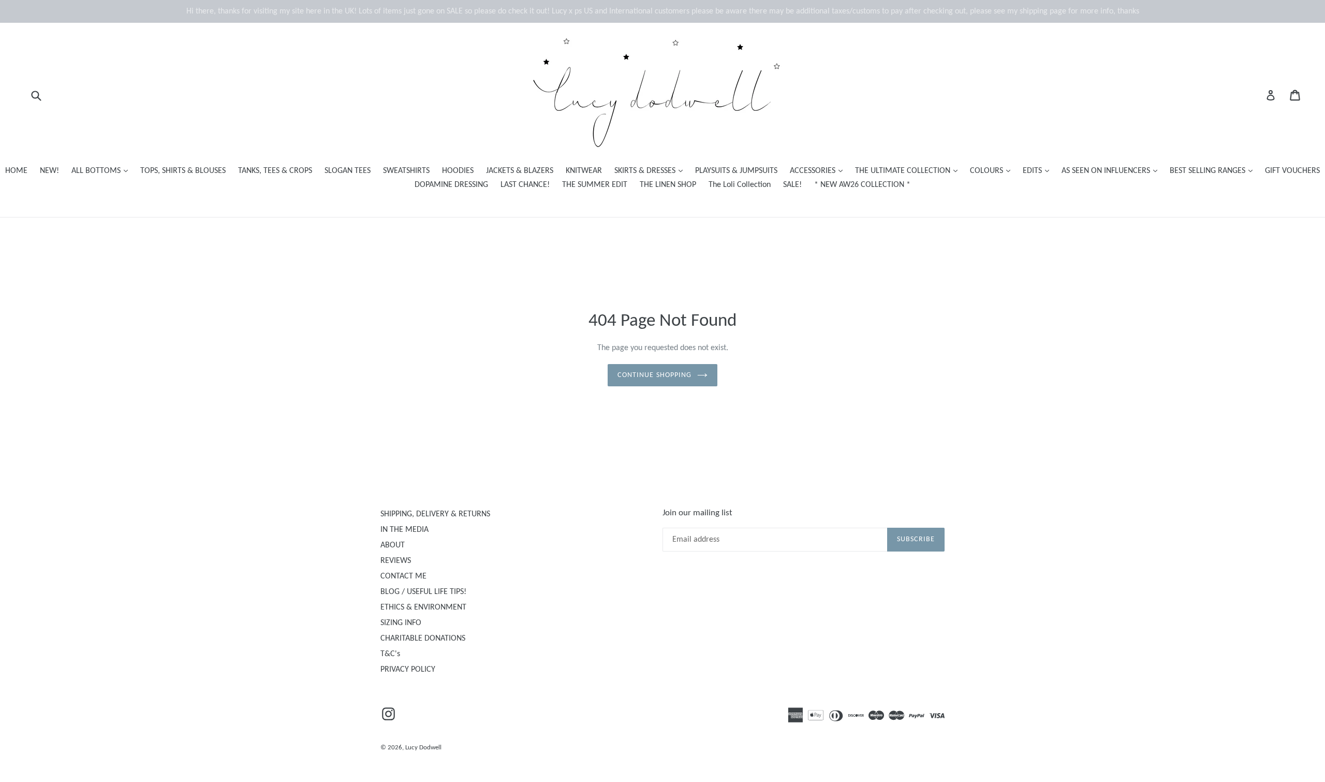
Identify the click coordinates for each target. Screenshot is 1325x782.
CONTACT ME (403, 576)
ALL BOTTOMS (102, 170)
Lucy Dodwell (423, 747)
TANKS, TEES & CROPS (275, 171)
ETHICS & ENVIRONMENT (423, 607)
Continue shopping (654, 375)
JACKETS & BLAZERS (519, 171)
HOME (16, 171)
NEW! (49, 171)
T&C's (390, 654)
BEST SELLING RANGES (1214, 170)
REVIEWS (395, 561)
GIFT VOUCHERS (1292, 171)
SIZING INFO (400, 623)
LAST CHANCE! (525, 185)
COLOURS (992, 170)
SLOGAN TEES (348, 171)
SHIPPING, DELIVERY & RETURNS (435, 514)
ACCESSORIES (819, 170)
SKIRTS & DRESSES (651, 170)
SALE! (792, 185)
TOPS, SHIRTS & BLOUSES (183, 171)
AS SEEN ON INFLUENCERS (1112, 170)
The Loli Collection (740, 185)
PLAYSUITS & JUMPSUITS (736, 171)
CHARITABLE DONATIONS (422, 638)
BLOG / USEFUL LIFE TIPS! (423, 592)
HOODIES (458, 171)
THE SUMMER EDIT (594, 185)
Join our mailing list (697, 513)
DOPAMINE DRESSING (451, 185)
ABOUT (392, 545)
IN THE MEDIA (404, 530)
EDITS (1038, 170)
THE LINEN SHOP (668, 185)
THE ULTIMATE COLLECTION (909, 170)
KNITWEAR (584, 171)
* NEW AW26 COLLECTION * (862, 185)
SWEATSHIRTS (406, 171)
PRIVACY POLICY (407, 669)
